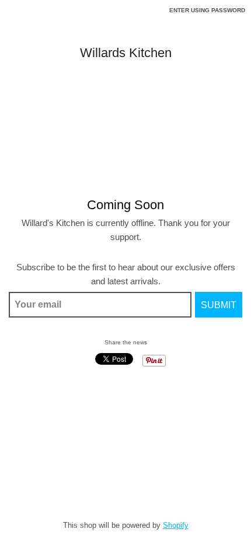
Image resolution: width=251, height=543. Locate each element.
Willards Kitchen (126, 53)
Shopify (176, 525)
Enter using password (207, 10)
